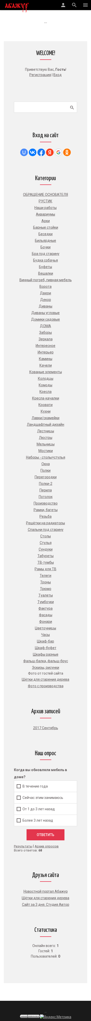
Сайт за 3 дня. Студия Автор (45, 905)
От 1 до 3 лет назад (38, 809)
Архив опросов (47, 846)
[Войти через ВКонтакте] (32, 152)
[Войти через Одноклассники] (67, 152)
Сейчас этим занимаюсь (42, 798)
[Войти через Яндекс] (50, 152)
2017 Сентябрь (45, 728)
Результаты (23, 846)
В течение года (35, 786)
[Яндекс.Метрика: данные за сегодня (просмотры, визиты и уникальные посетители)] (55, 1017)
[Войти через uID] (24, 152)
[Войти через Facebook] (41, 152)
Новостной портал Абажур (46, 891)
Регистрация (40, 75)
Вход (57, 75)
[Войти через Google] (58, 152)
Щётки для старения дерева (45, 898)
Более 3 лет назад (37, 820)
